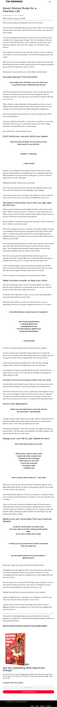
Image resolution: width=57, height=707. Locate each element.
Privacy (42, 706)
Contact (48, 706)
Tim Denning (7, 15)
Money (22, 15)
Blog (37, 706)
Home (32, 706)
